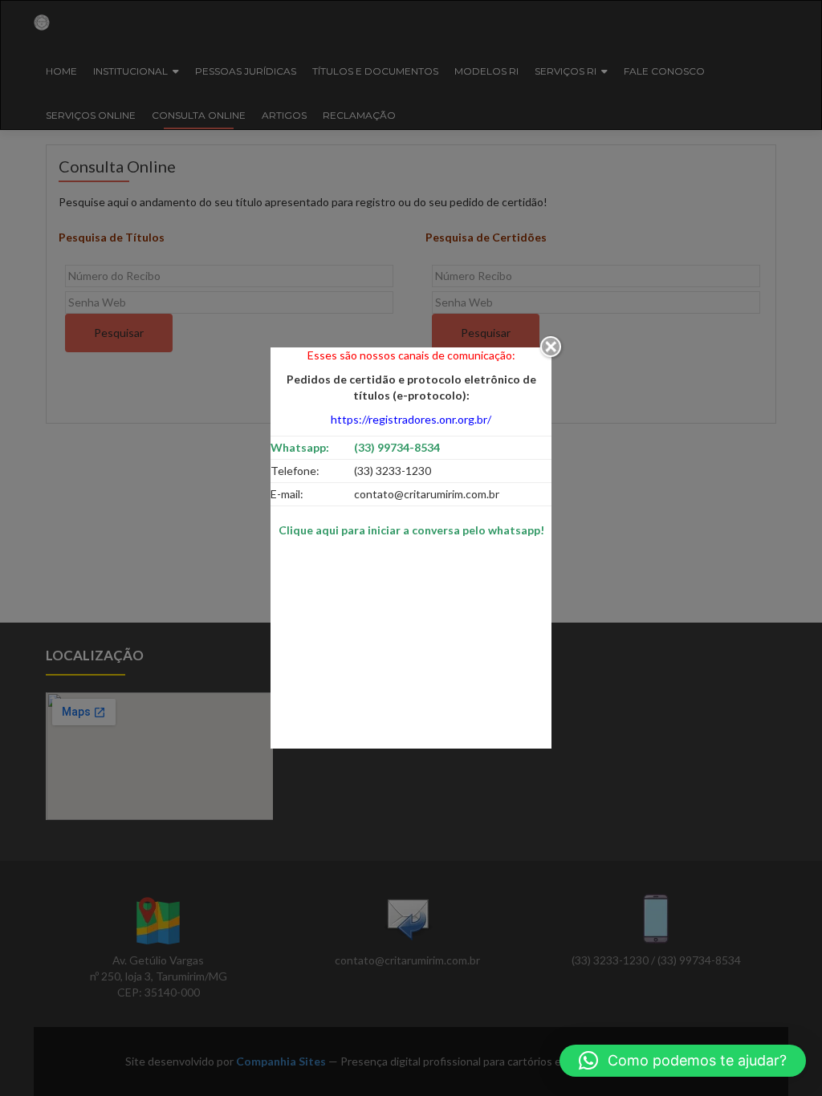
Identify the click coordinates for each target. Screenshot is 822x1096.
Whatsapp (298, 447)
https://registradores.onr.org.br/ (411, 419)
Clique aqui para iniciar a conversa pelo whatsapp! (411, 530)
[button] (683, 1061)
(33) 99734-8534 (397, 447)
